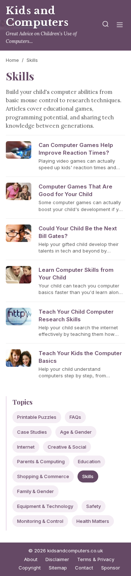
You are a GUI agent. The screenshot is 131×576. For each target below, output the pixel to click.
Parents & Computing (41, 461)
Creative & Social (67, 447)
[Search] (105, 25)
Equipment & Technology (45, 506)
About (30, 559)
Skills (88, 476)
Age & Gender (76, 432)
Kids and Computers (37, 16)
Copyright (30, 568)
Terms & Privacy (95, 559)
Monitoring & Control (40, 521)
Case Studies (32, 432)
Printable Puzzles (36, 417)
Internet (26, 447)
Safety (93, 506)
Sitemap (58, 568)
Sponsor (110, 568)
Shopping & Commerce (43, 476)
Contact (84, 568)
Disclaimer (57, 559)
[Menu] (119, 25)
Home (12, 60)
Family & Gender (35, 491)
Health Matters (92, 521)
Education (89, 461)
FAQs (75, 417)
